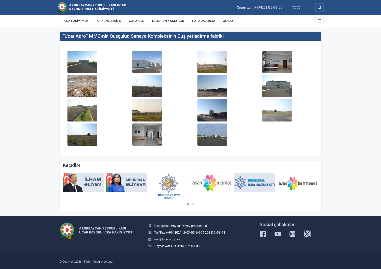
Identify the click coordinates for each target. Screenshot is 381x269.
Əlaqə (228, 21)
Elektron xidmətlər (168, 21)
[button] (188, 204)
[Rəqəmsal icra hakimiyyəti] (254, 182)
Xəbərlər (136, 21)
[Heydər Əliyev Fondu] (169, 186)
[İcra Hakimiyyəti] (62, 7)
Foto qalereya (203, 21)
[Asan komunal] (297, 182)
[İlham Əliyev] (83, 182)
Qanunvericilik (109, 21)
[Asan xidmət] (211, 182)
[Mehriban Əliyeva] (126, 182)
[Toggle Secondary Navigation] (319, 20)
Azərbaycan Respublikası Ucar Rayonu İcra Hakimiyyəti (97, 7)
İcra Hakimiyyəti (76, 21)
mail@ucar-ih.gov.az (168, 239)
